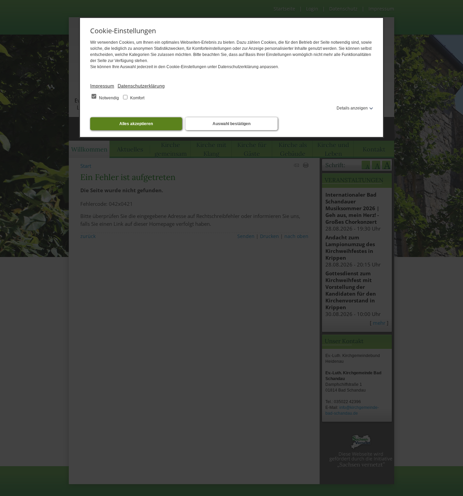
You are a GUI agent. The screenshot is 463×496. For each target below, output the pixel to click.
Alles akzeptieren (136, 123)
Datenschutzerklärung (141, 85)
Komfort (136, 98)
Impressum (102, 85)
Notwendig (109, 98)
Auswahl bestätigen (231, 123)
